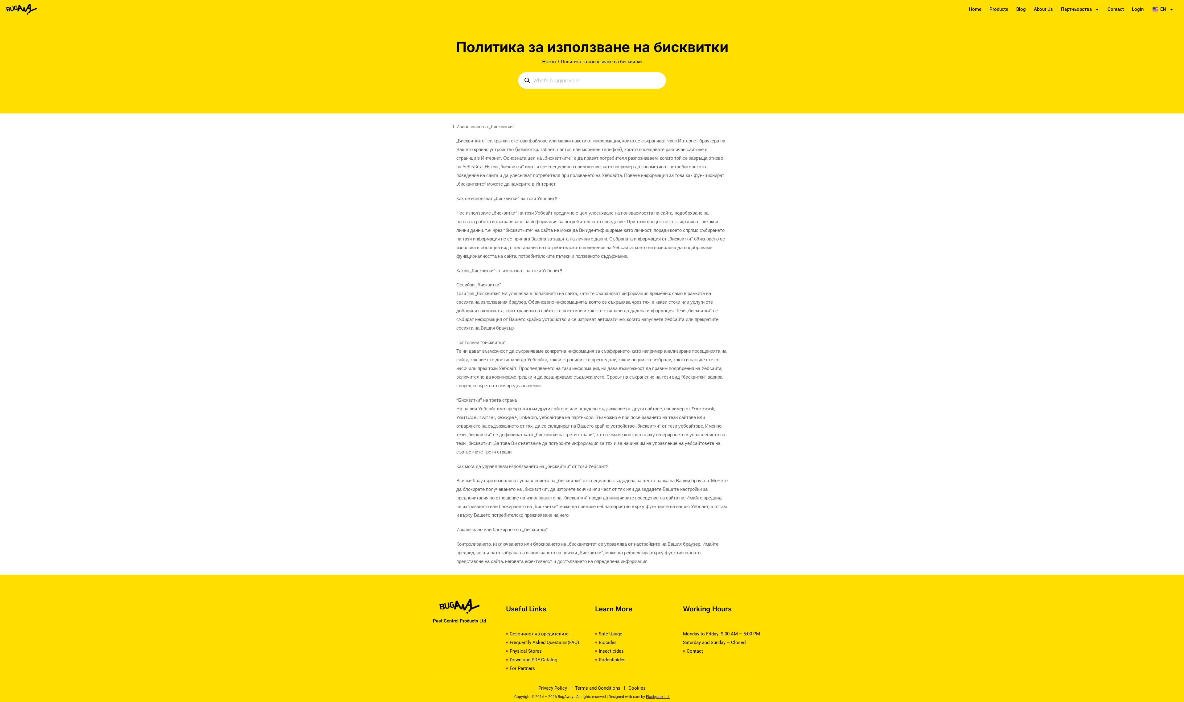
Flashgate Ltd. (658, 697)
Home (975, 9)
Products (998, 9)
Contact (1116, 9)
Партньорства (1076, 9)
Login (1138, 9)
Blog (1021, 9)
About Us (1043, 9)
